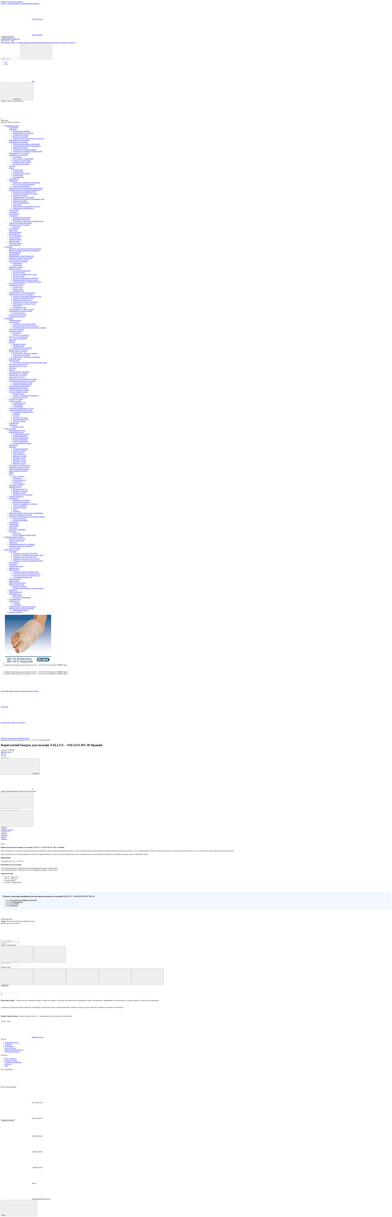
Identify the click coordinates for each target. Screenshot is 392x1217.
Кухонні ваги (17, 482)
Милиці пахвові (18, 346)
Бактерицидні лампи (20, 195)
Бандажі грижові (19, 272)
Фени (15, 509)
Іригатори (16, 227)
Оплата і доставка (7, 3)
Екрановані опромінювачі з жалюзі (25, 193)
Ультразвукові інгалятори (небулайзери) (27, 146)
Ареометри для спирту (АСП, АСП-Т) (26, 559)
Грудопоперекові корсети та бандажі (25, 278)
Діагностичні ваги (19, 480)
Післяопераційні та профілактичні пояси (27, 282)
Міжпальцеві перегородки (22, 300)
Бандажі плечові (18, 276)
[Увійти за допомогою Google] (49, 954)
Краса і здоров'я (10, 428)
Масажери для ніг (19, 458)
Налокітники (17, 265)
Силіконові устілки (19, 307)
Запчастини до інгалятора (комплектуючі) (27, 151)
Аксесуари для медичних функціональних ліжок (30, 362)
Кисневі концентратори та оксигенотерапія (28, 588)
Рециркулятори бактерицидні (23, 208)
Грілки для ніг (18, 170)
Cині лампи (17, 205)
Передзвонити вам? (8, 37)
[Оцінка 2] (49, 976)
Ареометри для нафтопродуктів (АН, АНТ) (28, 555)
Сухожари (16, 603)
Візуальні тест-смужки (21, 164)
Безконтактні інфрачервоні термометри (26, 182)
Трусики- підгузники (20, 417)
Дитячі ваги (17, 478)
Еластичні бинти (19, 313)
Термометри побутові (20, 610)
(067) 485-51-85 (37, 19)
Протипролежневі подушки (22, 383)
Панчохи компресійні (20, 441)
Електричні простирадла (21, 173)
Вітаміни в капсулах (20, 489)
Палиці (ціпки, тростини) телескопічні (26, 357)
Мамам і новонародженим (14, 537)
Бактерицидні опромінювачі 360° (24, 192)
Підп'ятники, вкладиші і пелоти (24, 304)
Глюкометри (17, 157)
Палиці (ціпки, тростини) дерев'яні (25, 353)
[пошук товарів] (36, 52)
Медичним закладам (12, 550)
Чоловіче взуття (18, 291)
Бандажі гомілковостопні (22, 271)
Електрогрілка (18, 175)
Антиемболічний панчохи (22, 443)
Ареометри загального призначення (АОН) (28, 561)
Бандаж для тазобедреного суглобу (25, 274)
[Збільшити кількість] (17, 818)
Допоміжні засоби (19, 403)
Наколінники (17, 263)
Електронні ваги (19, 484)
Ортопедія (8, 247)
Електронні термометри (21, 186)
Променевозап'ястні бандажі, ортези (25, 280)
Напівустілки (17, 305)
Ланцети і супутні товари (22, 160)
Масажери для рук (19, 460)
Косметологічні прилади (21, 502)
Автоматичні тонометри (21, 131)
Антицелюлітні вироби (21, 434)
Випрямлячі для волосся (21, 500)
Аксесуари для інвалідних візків (24, 324)
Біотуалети (17, 533)
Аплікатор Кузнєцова (20, 449)
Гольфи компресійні (20, 436)
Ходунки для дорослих (21, 335)
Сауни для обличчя (19, 506)
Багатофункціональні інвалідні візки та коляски (29, 327)
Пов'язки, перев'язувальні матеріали (25, 395)
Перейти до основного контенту (12, 2)
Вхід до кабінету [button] (10, 1058)
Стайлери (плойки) (19, 507)
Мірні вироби (18, 596)
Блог (38, 3)
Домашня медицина (12, 126)
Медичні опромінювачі (21, 203)
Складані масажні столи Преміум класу (27, 573)
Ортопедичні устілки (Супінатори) (25, 302)
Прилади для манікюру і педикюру (25, 504)
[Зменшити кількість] (17, 800)
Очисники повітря (19, 518)
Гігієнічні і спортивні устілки (23, 298)
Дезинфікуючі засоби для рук (23, 412)
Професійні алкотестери (21, 219)
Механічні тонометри (20, 137)
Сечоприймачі (18, 406)
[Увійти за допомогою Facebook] (17, 954)
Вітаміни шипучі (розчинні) (22, 495)
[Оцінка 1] (17, 976)
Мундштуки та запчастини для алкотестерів (28, 221)
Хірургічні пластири (20, 397)
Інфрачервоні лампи (20, 201)
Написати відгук (6, 752)
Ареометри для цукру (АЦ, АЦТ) (24, 557)
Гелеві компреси (18, 394)
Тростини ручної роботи (21, 355)
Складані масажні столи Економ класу (26, 575)
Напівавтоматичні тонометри (23, 133)
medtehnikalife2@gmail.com (10, 39)
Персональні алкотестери (22, 217)
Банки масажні (18, 452)
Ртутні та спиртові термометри (24, 184)
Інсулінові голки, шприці (22, 162)
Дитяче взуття (18, 287)
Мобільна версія (37, 1037)
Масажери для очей (20, 456)
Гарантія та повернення (21, 3)
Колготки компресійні (20, 438)
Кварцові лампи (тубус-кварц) (23, 197)
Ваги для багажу (19, 476)
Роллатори (16, 333)
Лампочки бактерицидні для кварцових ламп (29, 199)
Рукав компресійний (20, 439)
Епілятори (16, 511)
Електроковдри (18, 177)
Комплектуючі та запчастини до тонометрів (28, 138)
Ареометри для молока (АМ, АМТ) (25, 553)
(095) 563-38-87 (37, 35)
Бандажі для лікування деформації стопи (27, 296)
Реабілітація (9, 318)
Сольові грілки (18, 171)
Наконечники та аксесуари (22, 348)
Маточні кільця (18, 427)
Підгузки (16, 416)
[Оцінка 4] (115, 976)
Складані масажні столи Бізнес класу (26, 572)
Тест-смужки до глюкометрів (23, 159)
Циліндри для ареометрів (22, 597)
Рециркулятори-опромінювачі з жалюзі (26, 206)
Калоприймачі (18, 405)
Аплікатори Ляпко (19, 450)
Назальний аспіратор (20, 148)
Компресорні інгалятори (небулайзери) (26, 144)
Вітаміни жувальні (19, 493)
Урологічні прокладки (20, 419)
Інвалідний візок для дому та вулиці (25, 326)
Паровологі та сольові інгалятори (24, 149)
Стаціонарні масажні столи (22, 577)
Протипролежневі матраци (22, 384)
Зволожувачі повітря (20, 520)
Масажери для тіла (19, 462)
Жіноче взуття (18, 289)
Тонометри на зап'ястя (21, 135)
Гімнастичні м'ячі (19, 454)
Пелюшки (16, 414)
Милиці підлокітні (19, 344)
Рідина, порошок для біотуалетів (24, 535)
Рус (6, 62)
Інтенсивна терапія (19, 586)
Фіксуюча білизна (19, 421)
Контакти (33, 3)
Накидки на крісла (19, 463)
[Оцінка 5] (147, 976)
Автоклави (17, 605)
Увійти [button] (3, 791)
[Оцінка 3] (82, 976)
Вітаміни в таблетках (20, 491)
